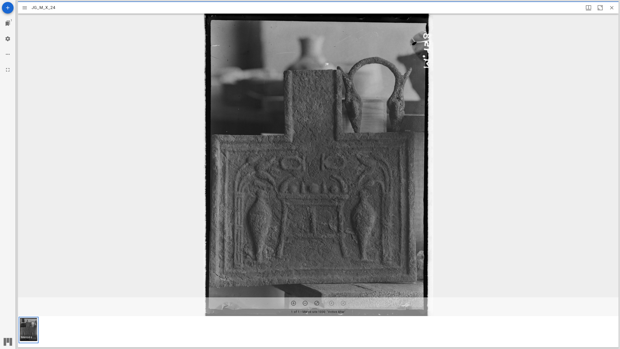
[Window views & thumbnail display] (588, 8)
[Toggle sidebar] (25, 8)
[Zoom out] (305, 303)
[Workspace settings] (8, 39)
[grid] (318, 332)
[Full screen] (8, 70)
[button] (28, 330)
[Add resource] (8, 8)
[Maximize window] (600, 8)
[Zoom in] (293, 303)
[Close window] (612, 8)
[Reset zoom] (317, 303)
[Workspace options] (8, 54)
